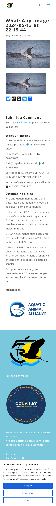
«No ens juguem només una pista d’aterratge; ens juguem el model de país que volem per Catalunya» (27, 202)
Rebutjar (28, 500)
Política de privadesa (17, 375)
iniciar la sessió (22, 122)
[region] (28, 483)
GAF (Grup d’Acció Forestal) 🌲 (23, 163)
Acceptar (28, 485)
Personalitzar (28, 493)
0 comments (25, 35)
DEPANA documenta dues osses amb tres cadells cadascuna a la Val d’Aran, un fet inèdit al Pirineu (28, 238)
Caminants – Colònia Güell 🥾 (23, 154)
